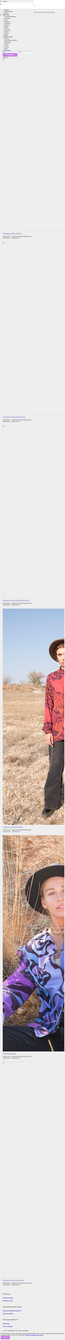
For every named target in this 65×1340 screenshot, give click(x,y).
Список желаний (8, 1326)
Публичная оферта (8, 1313)
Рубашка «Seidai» (9, 1053)
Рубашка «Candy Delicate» (13, 1280)
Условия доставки (8, 1297)
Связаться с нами (8, 1300)
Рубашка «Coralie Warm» (13, 827)
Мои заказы (6, 1323)
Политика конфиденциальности (12, 1310)
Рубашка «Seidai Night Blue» (14, 417)
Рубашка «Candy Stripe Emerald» (16, 600)
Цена (4, 50)
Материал (5, 36)
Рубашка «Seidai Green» (12, 233)
